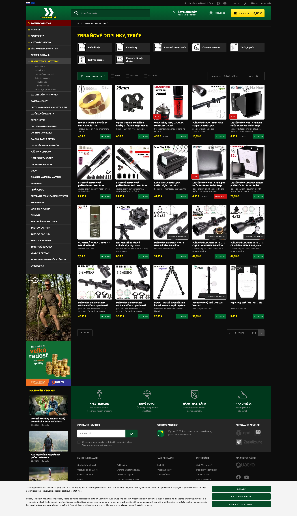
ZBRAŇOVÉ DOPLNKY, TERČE (45, 61)
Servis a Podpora (85, 474)
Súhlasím (241, 489)
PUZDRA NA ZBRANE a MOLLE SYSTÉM (49, 196)
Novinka (134, 75)
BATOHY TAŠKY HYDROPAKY (44, 94)
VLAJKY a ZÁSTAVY (40, 253)
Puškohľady (39, 66)
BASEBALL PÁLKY (39, 101)
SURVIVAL (35, 215)
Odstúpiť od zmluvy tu (87, 469)
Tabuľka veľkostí (203, 474)
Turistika (45, 425)
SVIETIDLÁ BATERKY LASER (44, 221)
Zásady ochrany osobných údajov (96, 445)
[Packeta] (249, 441)
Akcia (117, 75)
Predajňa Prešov (164, 469)
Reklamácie (122, 465)
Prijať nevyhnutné (241, 496)
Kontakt (160, 465)
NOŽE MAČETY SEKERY (42, 158)
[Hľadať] (76, 12)
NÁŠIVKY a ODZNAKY (41, 151)
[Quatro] (245, 465)
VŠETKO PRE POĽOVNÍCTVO (44, 48)
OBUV (34, 170)
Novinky (35, 29)
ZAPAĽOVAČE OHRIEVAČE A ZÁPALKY (48, 259)
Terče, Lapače (40, 81)
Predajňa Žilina (163, 474)
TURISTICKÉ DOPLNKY (41, 246)
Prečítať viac (75, 490)
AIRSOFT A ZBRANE (40, 55)
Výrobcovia (37, 265)
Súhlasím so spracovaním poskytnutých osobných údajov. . (107, 443)
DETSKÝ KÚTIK (38, 120)
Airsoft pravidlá (203, 479)
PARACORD (36, 183)
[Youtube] (248, 476)
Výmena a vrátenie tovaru (128, 469)
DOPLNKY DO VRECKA (41, 132)
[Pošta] (257, 432)
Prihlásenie (253, 3)
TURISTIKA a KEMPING (41, 240)
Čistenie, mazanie (42, 78)
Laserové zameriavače (44, 74)
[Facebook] (240, 476)
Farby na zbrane (41, 85)
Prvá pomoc (37, 189)
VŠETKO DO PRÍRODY (41, 42)
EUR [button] (234, 3)
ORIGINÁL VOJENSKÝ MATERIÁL (46, 177)
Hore (87, 332)
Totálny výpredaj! (41, 23)
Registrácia (266, 3)
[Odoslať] (131, 433)
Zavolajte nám (187, 11)
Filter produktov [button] (93, 76)
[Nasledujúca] (261, 333)
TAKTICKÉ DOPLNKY (40, 234)
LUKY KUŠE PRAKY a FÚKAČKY (45, 145)
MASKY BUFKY (37, 35)
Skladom (152, 75)
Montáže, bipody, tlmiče (45, 89)
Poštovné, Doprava (125, 474)
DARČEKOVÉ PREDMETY (42, 113)
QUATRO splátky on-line (128, 479)
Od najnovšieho (231, 76)
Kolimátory (39, 70)
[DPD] (245, 432)
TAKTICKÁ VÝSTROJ (40, 227)
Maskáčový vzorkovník (206, 469)
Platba (80, 479)
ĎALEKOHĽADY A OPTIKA (43, 139)
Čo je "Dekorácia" (204, 465)
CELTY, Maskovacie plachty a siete (49, 107)
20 (257, 76)
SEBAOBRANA (38, 202)
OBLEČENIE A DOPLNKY (42, 164)
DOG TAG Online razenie (44, 126)
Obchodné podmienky (87, 465)
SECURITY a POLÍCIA (40, 208)
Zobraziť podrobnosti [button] (241, 504)
